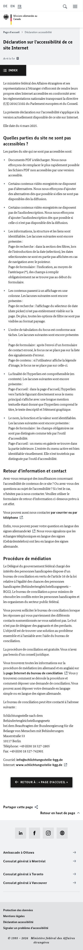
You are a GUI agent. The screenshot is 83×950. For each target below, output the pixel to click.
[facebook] (36, 833)
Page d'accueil (11, 32)
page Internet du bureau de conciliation (34, 673)
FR (19, 6)
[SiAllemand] (63, 833)
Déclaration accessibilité (18, 922)
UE (6, 104)
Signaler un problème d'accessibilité (25, 928)
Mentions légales (14, 916)
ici (29, 531)
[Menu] (75, 6)
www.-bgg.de (39, 765)
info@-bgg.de (39, 760)
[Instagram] (50, 833)
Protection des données (18, 910)
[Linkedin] (22, 833)
